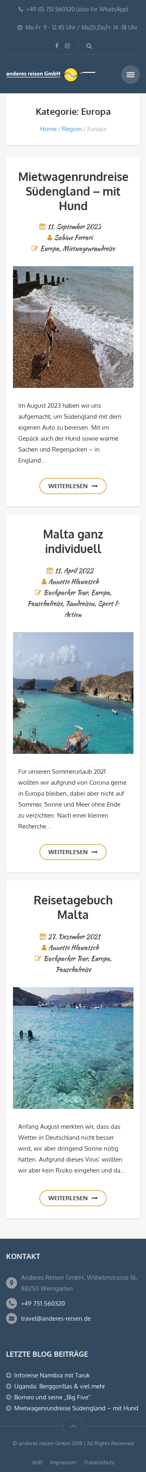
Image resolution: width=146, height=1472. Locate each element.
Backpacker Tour (65, 592)
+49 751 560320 (43, 1303)
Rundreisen (80, 603)
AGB (37, 1462)
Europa (49, 248)
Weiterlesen (68, 486)
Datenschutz (99, 1462)
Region (72, 129)
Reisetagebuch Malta (73, 907)
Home (48, 129)
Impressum (63, 1462)
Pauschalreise (44, 603)
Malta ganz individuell (73, 541)
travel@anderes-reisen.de (56, 1318)
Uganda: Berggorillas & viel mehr (59, 1386)
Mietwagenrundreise (88, 248)
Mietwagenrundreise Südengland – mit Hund (73, 191)
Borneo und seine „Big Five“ (52, 1397)
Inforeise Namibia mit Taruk (52, 1375)
